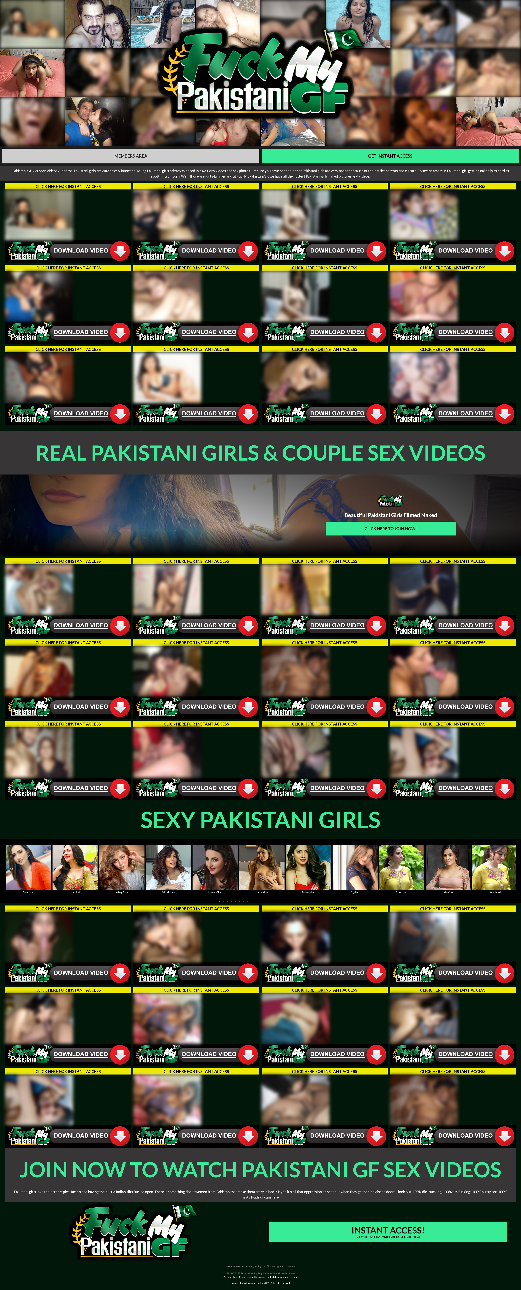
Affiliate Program (273, 1266)
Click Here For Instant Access (68, 186)
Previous (11, 869)
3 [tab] (227, 901)
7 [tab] (243, 901)
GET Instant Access (390, 156)
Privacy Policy (253, 1266)
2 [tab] (223, 901)
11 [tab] (260, 901)
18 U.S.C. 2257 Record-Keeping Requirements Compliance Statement (260, 1273)
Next (509, 869)
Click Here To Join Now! (391, 528)
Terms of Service (234, 1266)
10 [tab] (256, 901)
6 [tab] (239, 901)
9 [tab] (251, 901)
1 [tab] (219, 901)
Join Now (290, 1266)
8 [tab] (247, 901)
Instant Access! (388, 1231)
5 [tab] (235, 901)
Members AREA (130, 156)
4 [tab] (231, 901)
